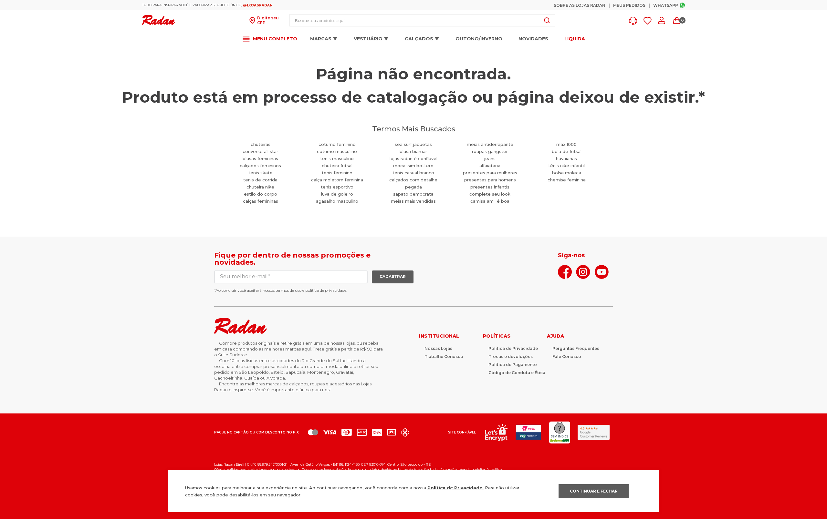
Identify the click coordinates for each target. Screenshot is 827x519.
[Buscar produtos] (547, 20)
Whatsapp (665, 5)
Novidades (533, 39)
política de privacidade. (326, 290)
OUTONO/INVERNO (478, 39)
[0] (677, 20)
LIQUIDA (574, 39)
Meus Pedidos (629, 5)
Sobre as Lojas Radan (579, 5)
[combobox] (422, 20)
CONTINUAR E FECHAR (594, 491)
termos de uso (288, 290)
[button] (634, 21)
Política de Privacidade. (455, 487)
